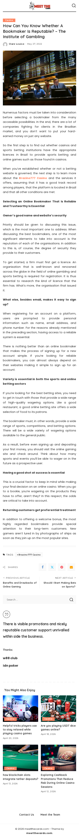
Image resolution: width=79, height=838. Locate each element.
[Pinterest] (62, 567)
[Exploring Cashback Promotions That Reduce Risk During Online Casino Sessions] (58, 758)
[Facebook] (42, 567)
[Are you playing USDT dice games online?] (58, 708)
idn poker (10, 665)
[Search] (74, 6)
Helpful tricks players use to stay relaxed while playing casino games (20, 729)
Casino (9, 20)
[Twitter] (52, 567)
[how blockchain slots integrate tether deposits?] (20, 758)
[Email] (71, 567)
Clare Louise (16, 44)
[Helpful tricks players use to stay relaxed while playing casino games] (20, 708)
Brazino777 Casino (30, 554)
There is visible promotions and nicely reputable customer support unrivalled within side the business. (36, 630)
